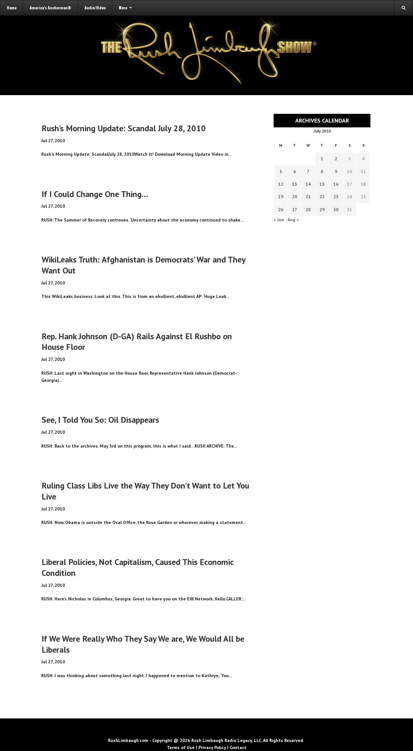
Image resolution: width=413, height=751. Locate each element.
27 (294, 209)
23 (335, 197)
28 (308, 209)
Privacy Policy (212, 747)
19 (280, 197)
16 (335, 184)
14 (308, 184)
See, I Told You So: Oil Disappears (100, 419)
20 (294, 197)
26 (280, 209)
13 (294, 184)
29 (322, 209)
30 (335, 209)
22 (322, 197)
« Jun (279, 219)
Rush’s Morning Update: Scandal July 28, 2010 (124, 128)
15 (322, 184)
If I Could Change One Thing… (95, 194)
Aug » (293, 219)
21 (308, 197)
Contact (238, 747)
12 (280, 184)
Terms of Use (181, 747)
